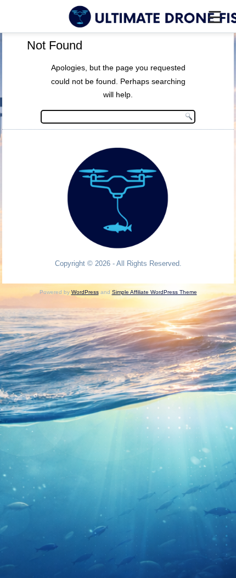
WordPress (85, 292)
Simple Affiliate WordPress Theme (154, 292)
